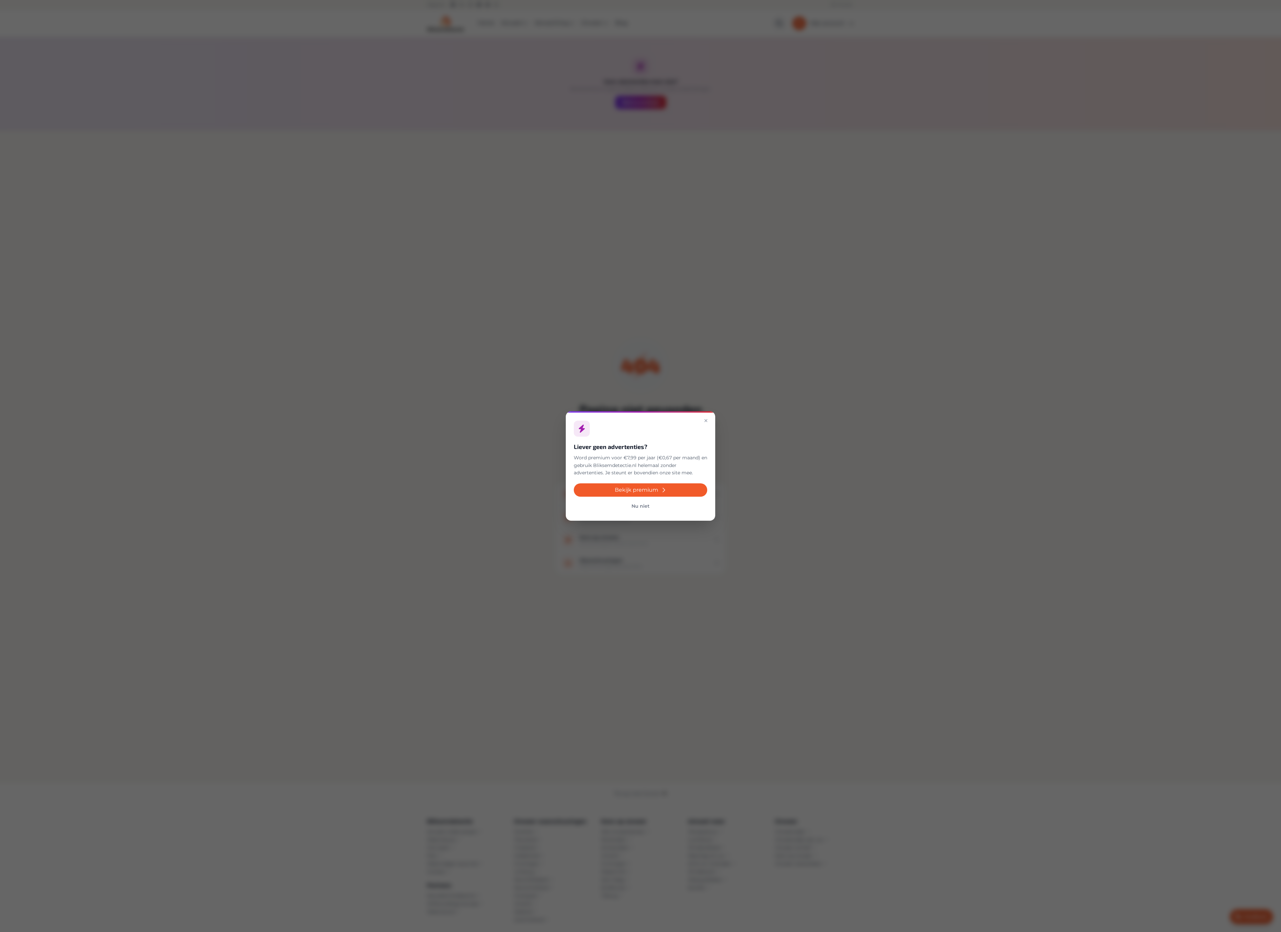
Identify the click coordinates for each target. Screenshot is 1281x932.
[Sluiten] (706, 420)
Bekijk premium (636, 490)
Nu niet (640, 506)
